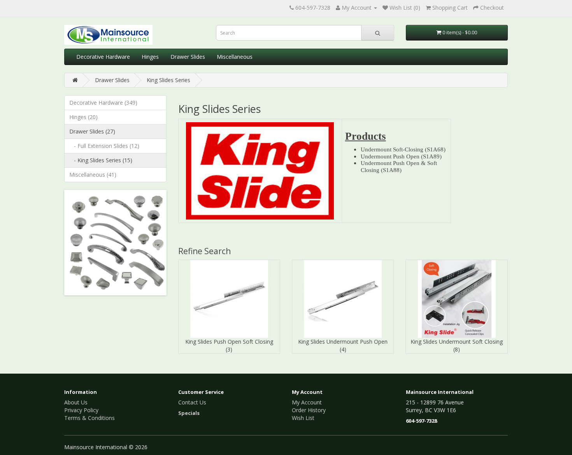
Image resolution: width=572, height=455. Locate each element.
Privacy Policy (81, 410)
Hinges (150, 56)
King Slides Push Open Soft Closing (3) (229, 345)
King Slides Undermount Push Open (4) (343, 345)
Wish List (303, 418)
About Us (76, 402)
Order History (309, 410)
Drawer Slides (187, 56)
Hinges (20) (83, 117)
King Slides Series (168, 80)
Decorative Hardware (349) (103, 102)
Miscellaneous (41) (92, 174)
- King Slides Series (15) (100, 160)
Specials (189, 412)
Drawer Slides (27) (92, 131)
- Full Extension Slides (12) (104, 145)
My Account (307, 402)
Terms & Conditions (89, 418)
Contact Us (192, 402)
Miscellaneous (235, 56)
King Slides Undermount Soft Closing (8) (457, 345)
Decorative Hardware (103, 56)
